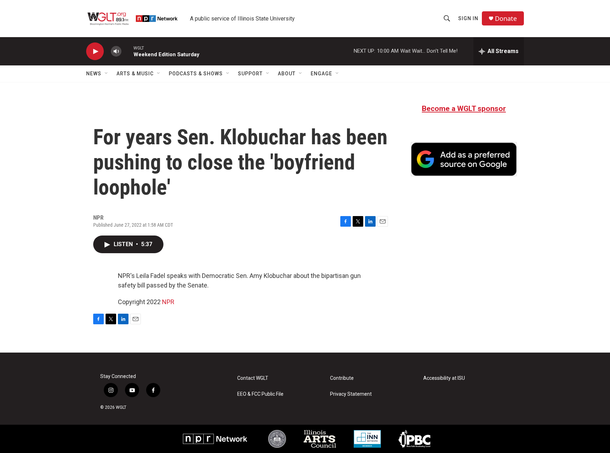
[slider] (127, 51)
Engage (321, 73)
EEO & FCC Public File (260, 394)
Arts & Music (135, 73)
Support (250, 73)
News (93, 73)
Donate (506, 18)
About (286, 73)
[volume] (116, 51)
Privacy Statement (351, 394)
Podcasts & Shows (196, 73)
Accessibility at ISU (444, 378)
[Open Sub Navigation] (106, 73)
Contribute (342, 378)
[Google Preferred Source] (463, 159)
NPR (168, 302)
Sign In (468, 18)
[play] (95, 51)
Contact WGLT (252, 378)
